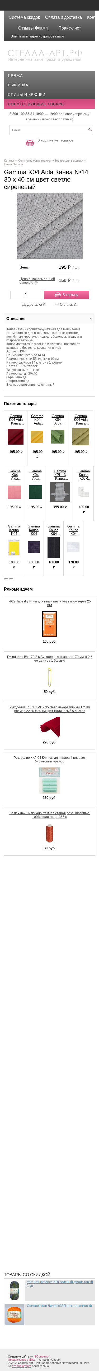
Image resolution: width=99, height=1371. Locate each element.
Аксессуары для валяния (39, 872)
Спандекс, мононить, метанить (45, 1181)
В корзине (45, 140)
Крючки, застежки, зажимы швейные (52, 1004)
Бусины (20, 912)
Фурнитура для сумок (35, 1237)
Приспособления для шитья (42, 1141)
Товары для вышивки (35, 1189)
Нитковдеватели (29, 1105)
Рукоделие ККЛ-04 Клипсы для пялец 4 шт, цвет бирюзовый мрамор (50, 759)
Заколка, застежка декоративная (48, 941)
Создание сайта (18, 1356)
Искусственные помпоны (40, 980)
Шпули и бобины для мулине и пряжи (52, 1252)
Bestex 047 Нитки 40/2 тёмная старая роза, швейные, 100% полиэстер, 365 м (50, 815)
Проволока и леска (32, 1149)
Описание (15, 318)
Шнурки (20, 1244)
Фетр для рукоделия (33, 1197)
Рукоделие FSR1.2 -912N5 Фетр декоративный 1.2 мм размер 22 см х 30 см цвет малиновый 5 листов (50, 709)
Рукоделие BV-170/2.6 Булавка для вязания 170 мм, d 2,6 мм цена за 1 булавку (49, 658)
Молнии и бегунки (31, 1081)
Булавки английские (34, 896)
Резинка (20, 1165)
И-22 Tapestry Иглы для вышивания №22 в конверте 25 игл (49, 603)
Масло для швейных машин (42, 1065)
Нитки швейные (29, 1097)
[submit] (90, 131)
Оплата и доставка (63, 17)
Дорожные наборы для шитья (44, 933)
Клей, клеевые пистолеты (40, 988)
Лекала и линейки (31, 1028)
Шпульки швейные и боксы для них (50, 1260)
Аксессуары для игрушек (39, 880)
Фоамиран (23, 1205)
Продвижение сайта (21, 1359)
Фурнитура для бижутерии (40, 1213)
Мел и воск (23, 1073)
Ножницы (22, 1112)
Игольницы (24, 965)
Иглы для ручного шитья (39, 949)
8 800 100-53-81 (22, 114)
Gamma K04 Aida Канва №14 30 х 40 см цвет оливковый (80, 425)
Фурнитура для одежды (37, 1229)
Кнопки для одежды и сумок (42, 996)
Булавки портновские (35, 904)
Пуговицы (23, 1157)
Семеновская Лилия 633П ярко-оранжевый (59, 1306)
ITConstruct (41, 1356)
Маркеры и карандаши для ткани (47, 1057)
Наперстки (23, 1089)
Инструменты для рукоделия (43, 972)
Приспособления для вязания (44, 1134)
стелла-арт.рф (21, 1366)
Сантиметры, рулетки (35, 1173)
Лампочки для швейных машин (45, 1012)
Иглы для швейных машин (40, 957)
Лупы (17, 1036)
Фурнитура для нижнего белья (44, 1221)
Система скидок (24, 17)
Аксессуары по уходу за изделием (49, 888)
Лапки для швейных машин (41, 1020)
